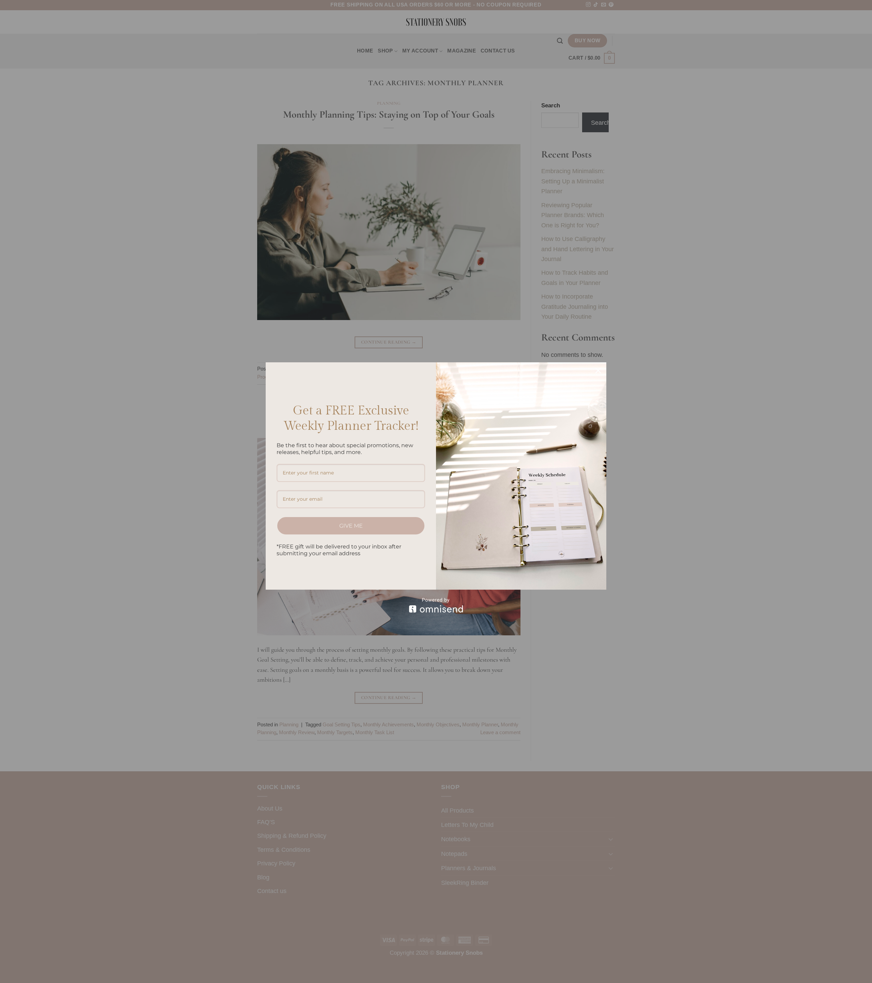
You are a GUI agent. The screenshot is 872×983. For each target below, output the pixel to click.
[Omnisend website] (436, 605)
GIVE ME (351, 526)
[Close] (598, 370)
